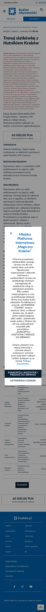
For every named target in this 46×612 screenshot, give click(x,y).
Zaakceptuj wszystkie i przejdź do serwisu (23, 374)
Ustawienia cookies (23, 381)
